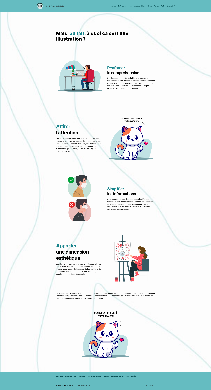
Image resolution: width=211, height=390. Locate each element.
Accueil (114, 6)
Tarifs (163, 6)
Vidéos (149, 6)
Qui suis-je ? (171, 6)
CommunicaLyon (67, 385)
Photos (156, 6)
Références (122, 6)
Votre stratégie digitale (137, 6)
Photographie (117, 376)
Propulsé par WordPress (82, 385)
